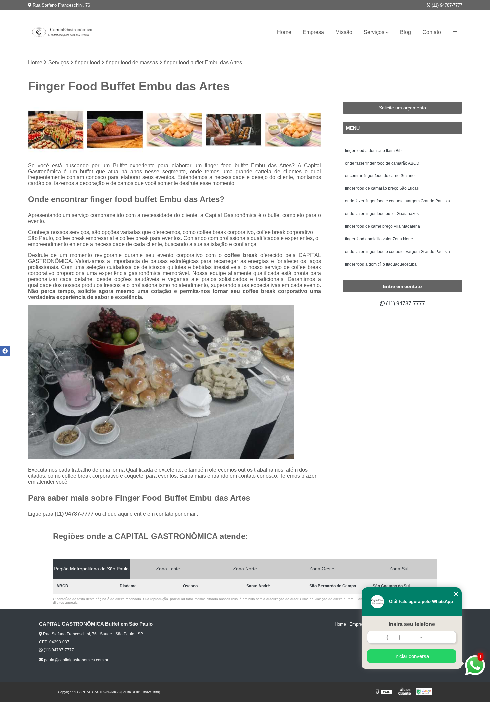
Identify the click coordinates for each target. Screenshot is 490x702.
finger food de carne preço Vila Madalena (382, 226)
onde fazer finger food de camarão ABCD (382, 163)
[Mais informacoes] (454, 32)
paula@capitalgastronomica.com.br (75, 660)
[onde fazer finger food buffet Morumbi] (234, 130)
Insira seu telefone (412, 624)
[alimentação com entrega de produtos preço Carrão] (56, 130)
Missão (343, 32)
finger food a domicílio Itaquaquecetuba (381, 264)
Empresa (313, 32)
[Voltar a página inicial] (61, 32)
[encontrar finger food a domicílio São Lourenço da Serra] (293, 130)
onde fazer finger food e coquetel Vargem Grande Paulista (397, 201)
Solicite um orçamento (402, 107)
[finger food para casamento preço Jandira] (115, 130)
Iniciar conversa (411, 656)
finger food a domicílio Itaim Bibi (374, 150)
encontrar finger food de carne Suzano (380, 176)
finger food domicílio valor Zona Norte (379, 239)
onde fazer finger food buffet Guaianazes (382, 213)
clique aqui (115, 514)
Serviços (374, 32)
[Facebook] (5, 351)
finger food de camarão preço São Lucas (382, 188)
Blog (405, 32)
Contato (431, 32)
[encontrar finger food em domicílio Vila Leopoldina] (174, 130)
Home (284, 32)
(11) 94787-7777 (446, 5)
